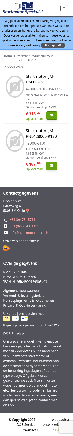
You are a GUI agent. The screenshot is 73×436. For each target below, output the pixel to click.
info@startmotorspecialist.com (33, 232)
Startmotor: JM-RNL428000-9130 (41, 133)
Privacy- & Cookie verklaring (24, 305)
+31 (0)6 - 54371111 (24, 226)
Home (8, 56)
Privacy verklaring (28, 45)
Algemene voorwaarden (21, 290)
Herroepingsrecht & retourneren (28, 300)
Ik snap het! (53, 45)
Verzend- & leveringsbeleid (23, 295)
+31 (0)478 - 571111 (24, 219)
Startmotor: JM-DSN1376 (40, 79)
